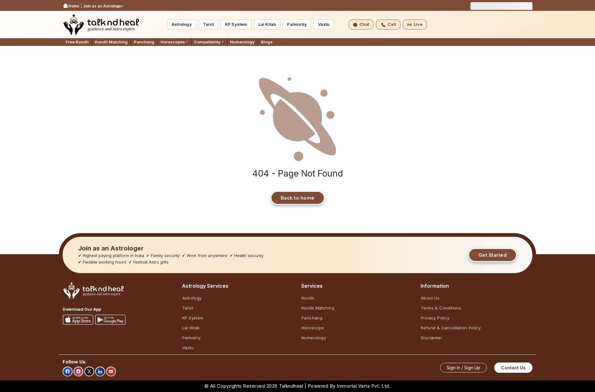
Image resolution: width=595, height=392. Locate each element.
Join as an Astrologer (103, 6)
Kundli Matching (111, 41)
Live (418, 24)
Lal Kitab (267, 24)
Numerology (242, 41)
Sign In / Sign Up (463, 367)
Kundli (308, 297)
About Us (430, 297)
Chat (364, 24)
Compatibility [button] (207, 41)
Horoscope (313, 327)
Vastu (323, 24)
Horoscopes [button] (173, 41)
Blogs (267, 41)
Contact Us (513, 367)
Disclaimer (431, 337)
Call (392, 24)
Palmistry (297, 24)
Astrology (182, 24)
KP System (236, 24)
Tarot (208, 24)
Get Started (492, 255)
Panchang (144, 41)
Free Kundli (77, 41)
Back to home (298, 198)
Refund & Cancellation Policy (451, 327)
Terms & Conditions (441, 307)
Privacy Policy (435, 317)
